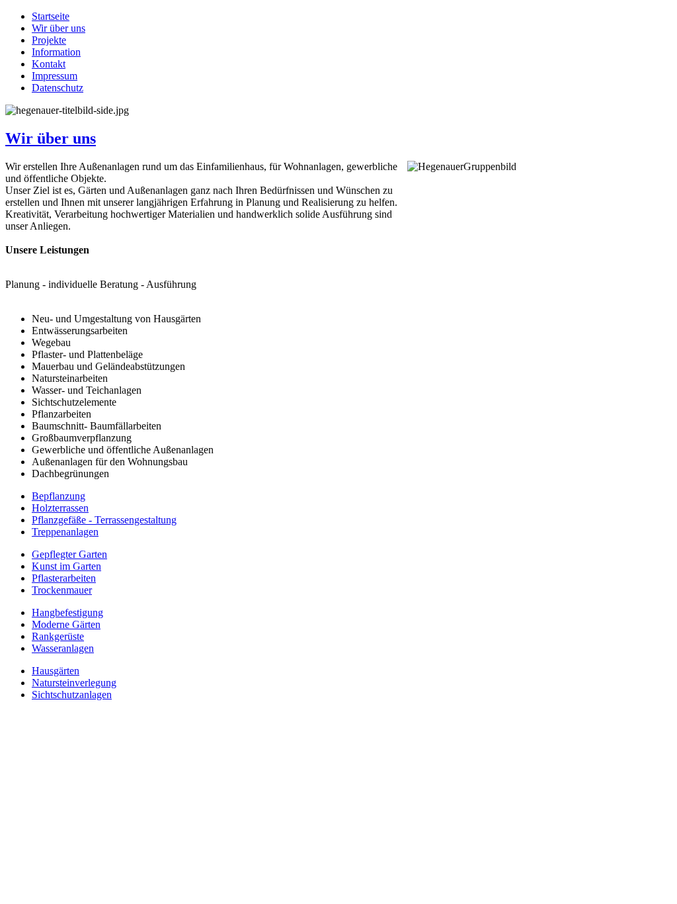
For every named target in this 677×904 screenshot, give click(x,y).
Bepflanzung (58, 496)
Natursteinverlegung (74, 682)
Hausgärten (55, 670)
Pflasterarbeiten (64, 578)
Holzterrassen (60, 508)
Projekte (49, 40)
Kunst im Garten (66, 566)
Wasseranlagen (63, 648)
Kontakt (48, 63)
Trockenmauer (62, 590)
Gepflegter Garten (69, 554)
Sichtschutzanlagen (72, 694)
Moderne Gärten (66, 624)
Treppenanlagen (65, 531)
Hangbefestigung (67, 612)
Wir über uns (58, 28)
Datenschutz (57, 87)
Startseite (50, 16)
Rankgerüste (58, 636)
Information (56, 52)
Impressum (54, 75)
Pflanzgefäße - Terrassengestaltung (104, 519)
